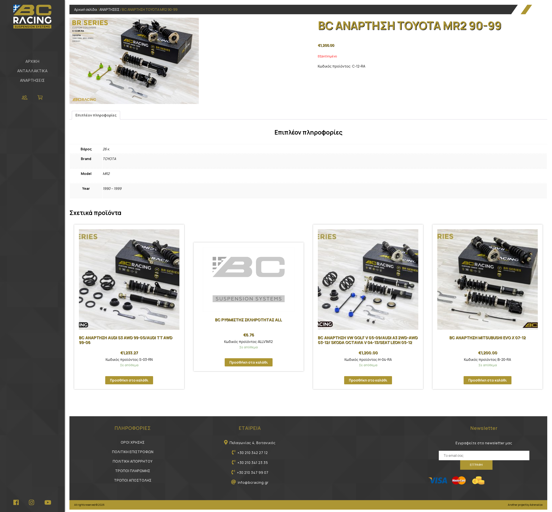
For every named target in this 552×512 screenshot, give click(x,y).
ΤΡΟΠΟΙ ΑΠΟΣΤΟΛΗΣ (133, 480)
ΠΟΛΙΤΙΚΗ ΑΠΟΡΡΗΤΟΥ (133, 461)
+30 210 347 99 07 (252, 472)
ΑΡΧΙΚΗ (32, 61)
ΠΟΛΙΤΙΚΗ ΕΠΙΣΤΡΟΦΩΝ (133, 451)
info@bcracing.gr (253, 482)
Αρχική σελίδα (85, 9)
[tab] (96, 115)
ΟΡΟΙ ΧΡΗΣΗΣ (133, 442)
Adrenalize (536, 505)
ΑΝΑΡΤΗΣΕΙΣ (32, 80)
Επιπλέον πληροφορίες (95, 115)
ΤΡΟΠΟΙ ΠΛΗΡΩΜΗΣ (132, 470)
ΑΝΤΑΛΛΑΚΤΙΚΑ (32, 70)
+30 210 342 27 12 (252, 452)
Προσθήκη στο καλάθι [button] (129, 380)
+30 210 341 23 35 (252, 462)
